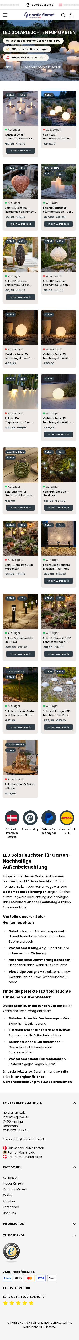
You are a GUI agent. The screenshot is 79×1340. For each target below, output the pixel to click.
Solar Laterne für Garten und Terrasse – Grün (19, 493)
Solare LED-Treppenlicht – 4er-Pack (18, 420)
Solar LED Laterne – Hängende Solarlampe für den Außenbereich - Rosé (20, 210)
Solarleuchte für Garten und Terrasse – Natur (20, 713)
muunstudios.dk (30, 1157)
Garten (8, 1195)
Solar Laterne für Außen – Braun (20, 786)
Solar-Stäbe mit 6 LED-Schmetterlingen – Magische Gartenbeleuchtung (58, 640)
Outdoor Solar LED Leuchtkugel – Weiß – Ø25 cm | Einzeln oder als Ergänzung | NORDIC (58, 420)
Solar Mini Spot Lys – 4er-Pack (56, 493)
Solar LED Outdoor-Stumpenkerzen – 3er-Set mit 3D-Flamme (57, 210)
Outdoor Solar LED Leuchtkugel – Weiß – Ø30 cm (19, 356)
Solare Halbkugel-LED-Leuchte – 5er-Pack (57, 713)
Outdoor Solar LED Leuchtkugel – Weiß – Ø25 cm (57, 356)
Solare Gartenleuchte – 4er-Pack (20, 640)
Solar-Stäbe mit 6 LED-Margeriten (20, 566)
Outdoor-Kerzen (15, 1189)
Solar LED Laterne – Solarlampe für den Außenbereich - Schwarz (17, 283)
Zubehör (9, 1201)
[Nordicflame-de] (39, 15)
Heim (7, 67)
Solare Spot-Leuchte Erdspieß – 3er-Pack (56, 566)
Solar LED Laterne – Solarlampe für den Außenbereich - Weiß (57, 283)
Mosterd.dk (27, 1152)
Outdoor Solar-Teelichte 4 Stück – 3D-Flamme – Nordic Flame (20, 136)
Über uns (9, 1213)
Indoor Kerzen (13, 1183)
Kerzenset (10, 1177)
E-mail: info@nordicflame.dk (24, 1139)
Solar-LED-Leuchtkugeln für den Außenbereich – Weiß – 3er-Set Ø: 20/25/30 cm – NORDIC (58, 136)
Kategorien (11, 1207)
